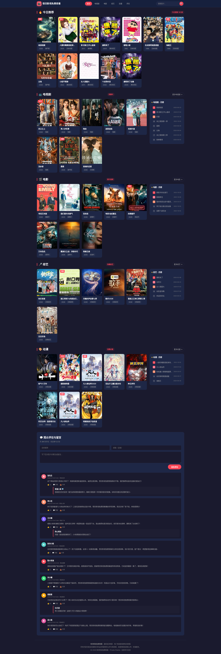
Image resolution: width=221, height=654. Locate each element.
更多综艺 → (178, 264)
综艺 (113, 4)
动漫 (120, 4)
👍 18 (49, 510)
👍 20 (49, 603)
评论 (128, 4)
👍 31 (49, 569)
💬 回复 (55, 485)
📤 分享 (62, 485)
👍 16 (49, 629)
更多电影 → (178, 179)
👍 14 (49, 586)
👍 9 (48, 552)
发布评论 (174, 467)
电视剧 (97, 4)
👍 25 (49, 527)
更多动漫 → (178, 349)
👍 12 (49, 485)
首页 (88, 4)
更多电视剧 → (177, 94)
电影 (105, 4)
